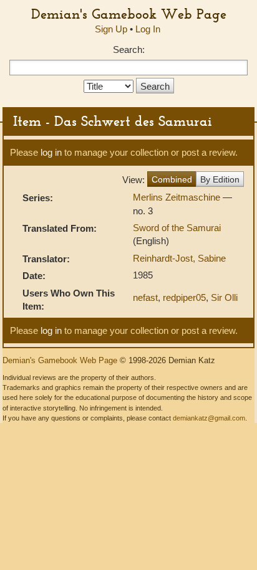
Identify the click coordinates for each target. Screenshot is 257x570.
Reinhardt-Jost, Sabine (179, 258)
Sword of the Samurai (177, 227)
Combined (172, 179)
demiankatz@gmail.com (209, 418)
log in (51, 152)
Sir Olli (224, 297)
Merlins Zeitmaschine (178, 197)
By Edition (220, 179)
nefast (145, 297)
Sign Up (111, 29)
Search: (129, 49)
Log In (147, 29)
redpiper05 (184, 297)
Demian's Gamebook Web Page (128, 13)
